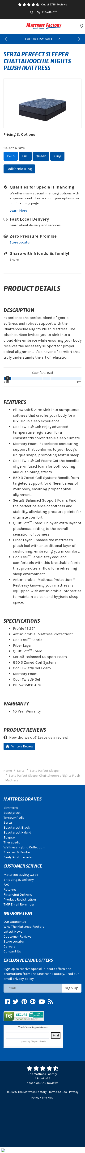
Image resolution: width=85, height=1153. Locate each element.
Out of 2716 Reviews (54, 4)
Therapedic (12, 842)
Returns (10, 890)
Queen (41, 156)
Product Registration (20, 899)
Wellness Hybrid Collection (24, 847)
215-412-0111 (49, 12)
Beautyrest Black (17, 828)
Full (25, 156)
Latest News (13, 932)
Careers (10, 946)
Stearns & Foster (17, 852)
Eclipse (9, 837)
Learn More (18, 211)
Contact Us (12, 951)
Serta (8, 823)
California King (19, 169)
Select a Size (14, 148)
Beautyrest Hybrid (17, 832)
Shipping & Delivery (19, 880)
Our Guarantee (15, 922)
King (57, 156)
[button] (6, 39)
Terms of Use (58, 1092)
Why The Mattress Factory (24, 927)
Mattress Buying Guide (21, 875)
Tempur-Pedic (14, 818)
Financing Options (18, 895)
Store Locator (20, 242)
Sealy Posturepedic (18, 857)
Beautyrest (12, 813)
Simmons (11, 808)
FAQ (6, 885)
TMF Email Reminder (19, 904)
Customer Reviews (18, 937)
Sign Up (71, 988)
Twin (11, 156)
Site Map (48, 1097)
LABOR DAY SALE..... (41, 39)
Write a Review (22, 746)
